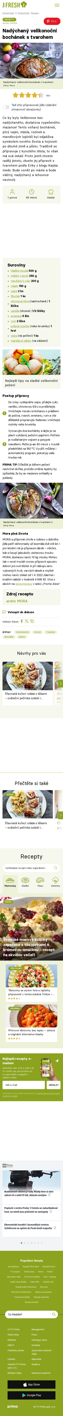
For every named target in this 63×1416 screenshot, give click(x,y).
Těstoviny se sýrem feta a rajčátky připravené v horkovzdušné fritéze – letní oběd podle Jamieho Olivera (30, 994)
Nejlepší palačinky (41, 1297)
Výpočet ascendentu (43, 1292)
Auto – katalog (50, 1277)
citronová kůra (20, 301)
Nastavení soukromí (41, 1373)
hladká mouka (19, 270)
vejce (14, 291)
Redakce (36, 1364)
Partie (40, 1272)
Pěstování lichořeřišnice (21, 1292)
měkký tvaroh (19, 276)
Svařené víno (48, 1282)
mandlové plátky (21, 340)
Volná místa (13, 1334)
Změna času (29, 1272)
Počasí (50, 1272)
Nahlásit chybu (15, 1373)
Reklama (12, 1340)
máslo (14, 286)
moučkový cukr (20, 281)
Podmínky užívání (16, 1350)
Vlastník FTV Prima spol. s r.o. (17, 1366)
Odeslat (54, 1085)
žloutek (15, 296)
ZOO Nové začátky (32, 1277)
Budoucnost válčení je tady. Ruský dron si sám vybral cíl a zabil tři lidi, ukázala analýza (28, 1193)
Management (38, 1329)
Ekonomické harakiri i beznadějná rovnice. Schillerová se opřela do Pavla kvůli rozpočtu (28, 1226)
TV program (15, 1272)
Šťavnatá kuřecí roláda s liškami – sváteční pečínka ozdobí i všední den (26, 696)
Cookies (11, 1359)
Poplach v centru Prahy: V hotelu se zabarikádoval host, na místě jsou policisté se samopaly (31, 1210)
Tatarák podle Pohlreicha (25, 1287)
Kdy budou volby (13, 1277)
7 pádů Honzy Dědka (18, 1282)
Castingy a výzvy (39, 1340)
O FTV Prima (13, 1329)
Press (34, 1334)
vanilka (15, 311)
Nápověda (36, 1359)
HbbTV (11, 1345)
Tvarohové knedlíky (22, 1297)
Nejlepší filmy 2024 (31, 1267)
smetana (16, 316)
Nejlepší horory (49, 1267)
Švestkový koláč (31, 1302)
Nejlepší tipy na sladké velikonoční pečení (31, 383)
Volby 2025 (34, 1282)
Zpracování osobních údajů (41, 1352)
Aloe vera (44, 1287)
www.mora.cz (23, 584)
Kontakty (36, 1345)
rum (13, 321)
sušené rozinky (20, 326)
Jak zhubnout (13, 1267)
